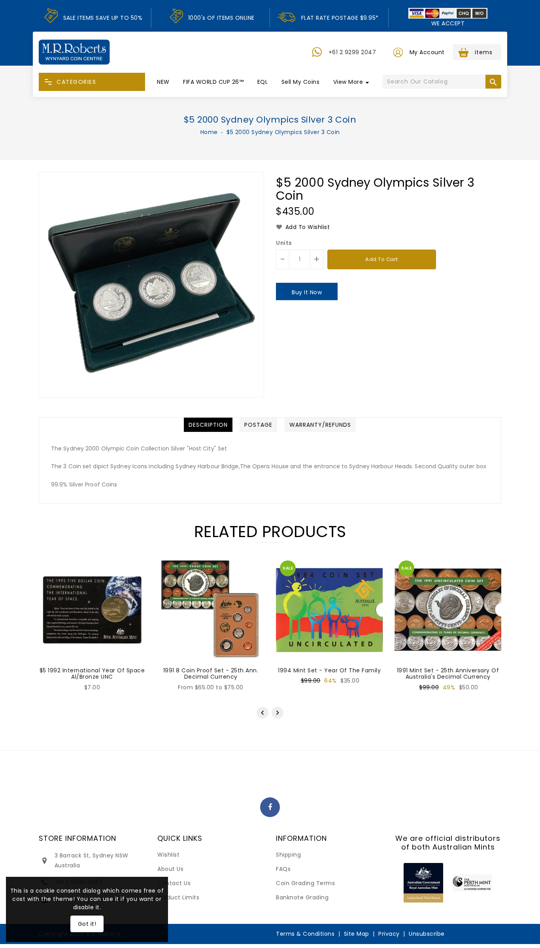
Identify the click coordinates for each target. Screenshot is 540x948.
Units (284, 243)
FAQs (283, 869)
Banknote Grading (302, 897)
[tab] (208, 425)
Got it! (87, 924)
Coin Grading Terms (305, 883)
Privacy (389, 934)
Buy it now (307, 292)
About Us (170, 869)
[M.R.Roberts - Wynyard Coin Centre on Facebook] (270, 808)
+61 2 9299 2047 (352, 52)
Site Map (356, 934)
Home (209, 132)
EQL (262, 82)
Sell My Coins (300, 82)
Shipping (288, 855)
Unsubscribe (427, 934)
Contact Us (174, 883)
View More (348, 82)
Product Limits (178, 897)
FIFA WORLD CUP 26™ (213, 82)
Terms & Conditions (305, 934)
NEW (163, 82)
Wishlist (168, 855)
